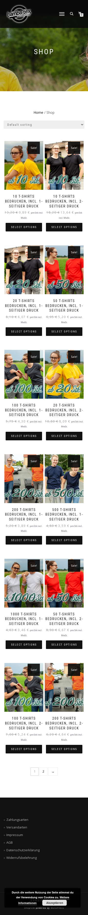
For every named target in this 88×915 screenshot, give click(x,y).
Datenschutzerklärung (23, 850)
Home (38, 112)
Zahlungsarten (17, 819)
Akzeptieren (54, 903)
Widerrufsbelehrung (21, 857)
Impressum (14, 835)
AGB (9, 842)
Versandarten (16, 827)
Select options (24, 227)
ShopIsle (30, 907)
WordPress (57, 907)
